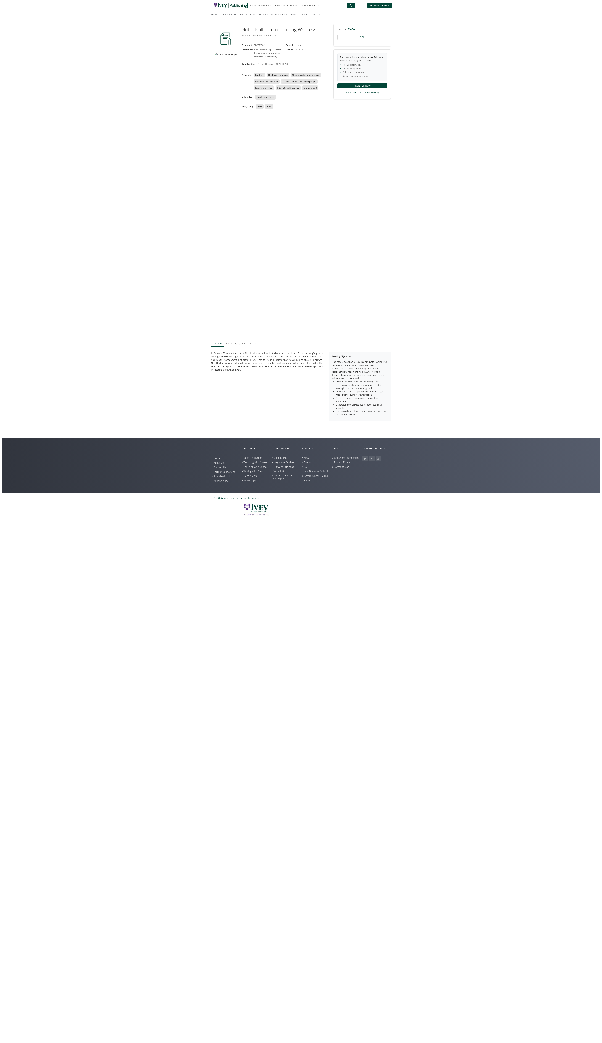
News (294, 14)
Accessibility (220, 481)
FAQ (306, 467)
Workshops (249, 480)
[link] (260, 75)
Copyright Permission (346, 457)
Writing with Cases (254, 471)
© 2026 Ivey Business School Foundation (237, 498)
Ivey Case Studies (284, 462)
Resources (245, 14)
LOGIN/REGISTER (379, 5)
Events (304, 14)
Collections (280, 457)
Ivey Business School (316, 471)
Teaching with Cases (255, 462)
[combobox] (296, 5)
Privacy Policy (342, 462)
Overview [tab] (217, 343)
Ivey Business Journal (316, 476)
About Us (218, 462)
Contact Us (219, 467)
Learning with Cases (255, 467)
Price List (309, 480)
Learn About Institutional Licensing (362, 92)
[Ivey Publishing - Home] (230, 5)
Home (214, 14)
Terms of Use (341, 467)
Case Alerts (250, 476)
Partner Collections (224, 472)
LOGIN (362, 37)
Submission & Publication (273, 14)
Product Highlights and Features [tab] (241, 343)
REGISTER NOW (362, 85)
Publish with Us (222, 476)
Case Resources (252, 457)
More (314, 14)
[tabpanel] (301, 386)
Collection (227, 14)
